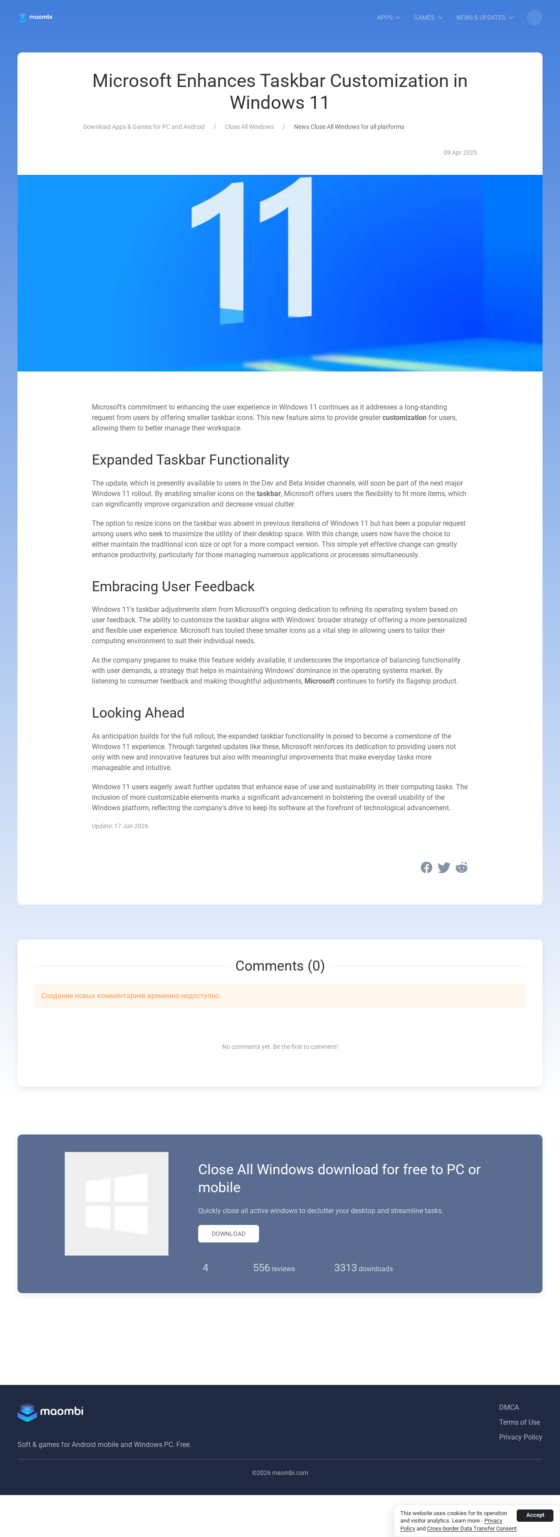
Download (228, 1233)
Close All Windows (249, 126)
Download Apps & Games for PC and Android (144, 126)
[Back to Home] (35, 17)
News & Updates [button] (480, 17)
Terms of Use (519, 1422)
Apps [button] (384, 17)
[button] (534, 17)
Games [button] (424, 17)
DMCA (509, 1407)
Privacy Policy (520, 1437)
